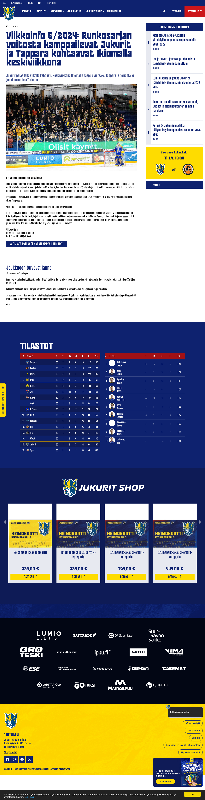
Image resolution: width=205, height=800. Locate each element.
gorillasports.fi (129, 295)
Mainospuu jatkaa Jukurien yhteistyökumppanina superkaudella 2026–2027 (174, 39)
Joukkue (27, 11)
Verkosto (56, 11)
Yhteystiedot (51, 3)
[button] (5, 532)
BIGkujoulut (114, 11)
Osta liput (156, 184)
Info (40, 3)
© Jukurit (8, 768)
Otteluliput (195, 11)
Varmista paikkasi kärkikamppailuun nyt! (36, 243)
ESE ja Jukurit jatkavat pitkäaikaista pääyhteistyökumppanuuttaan (174, 61)
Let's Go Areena (17, 3)
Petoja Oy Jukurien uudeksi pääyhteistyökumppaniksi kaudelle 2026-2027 (177, 129)
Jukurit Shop (94, 11)
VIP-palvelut (74, 11)
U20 (4, 3)
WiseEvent (43, 768)
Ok (192, 794)
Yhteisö (30, 3)
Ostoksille (30, 576)
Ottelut (41, 11)
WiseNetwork (64, 768)
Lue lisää (29, 796)
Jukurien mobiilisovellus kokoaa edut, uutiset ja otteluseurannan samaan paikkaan (175, 106)
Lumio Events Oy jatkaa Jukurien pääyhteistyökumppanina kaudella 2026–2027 (177, 82)
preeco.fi (66, 295)
